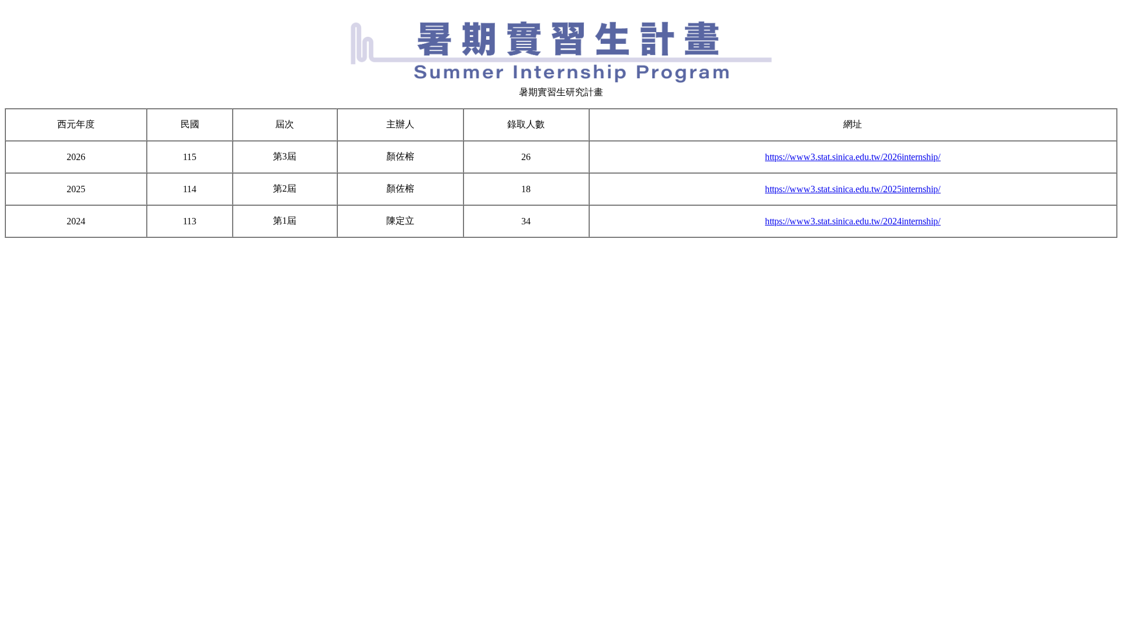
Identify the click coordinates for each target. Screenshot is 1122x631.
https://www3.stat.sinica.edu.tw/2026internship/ (852, 157)
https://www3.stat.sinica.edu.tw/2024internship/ (852, 221)
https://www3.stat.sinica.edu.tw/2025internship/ (852, 189)
